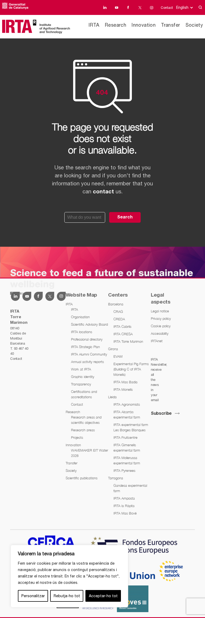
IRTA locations (81, 332)
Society (194, 25)
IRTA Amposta (124, 498)
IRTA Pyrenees (124, 470)
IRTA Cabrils (122, 326)
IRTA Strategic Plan (85, 347)
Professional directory (86, 339)
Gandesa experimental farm (130, 488)
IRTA (94, 25)
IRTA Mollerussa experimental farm (126, 460)
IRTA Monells (123, 389)
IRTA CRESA (123, 334)
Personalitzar (33, 596)
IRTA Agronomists (126, 404)
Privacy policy (161, 318)
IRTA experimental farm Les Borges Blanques (130, 427)
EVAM (118, 356)
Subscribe (161, 414)
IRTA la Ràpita (124, 506)
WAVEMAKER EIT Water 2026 (89, 453)
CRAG (118, 311)
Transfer (170, 25)
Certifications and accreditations (84, 394)
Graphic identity (82, 376)
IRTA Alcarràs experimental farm (126, 414)
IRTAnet (157, 341)
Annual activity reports (87, 362)
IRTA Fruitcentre (125, 437)
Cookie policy (161, 326)
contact (103, 192)
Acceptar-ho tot (103, 596)
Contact (167, 8)
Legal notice (160, 311)
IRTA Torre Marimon (128, 341)
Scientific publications (81, 478)
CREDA (119, 319)
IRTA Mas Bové (125, 513)
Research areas (83, 430)
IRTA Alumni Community (89, 354)
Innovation (144, 25)
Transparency (81, 384)
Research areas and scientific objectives (86, 420)
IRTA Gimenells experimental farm (126, 447)
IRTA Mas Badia (125, 382)
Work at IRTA (81, 369)
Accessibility (159, 333)
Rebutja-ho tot (67, 596)
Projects (77, 437)
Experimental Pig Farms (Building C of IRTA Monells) (131, 369)
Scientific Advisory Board (89, 324)
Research (115, 25)
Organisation (80, 317)
